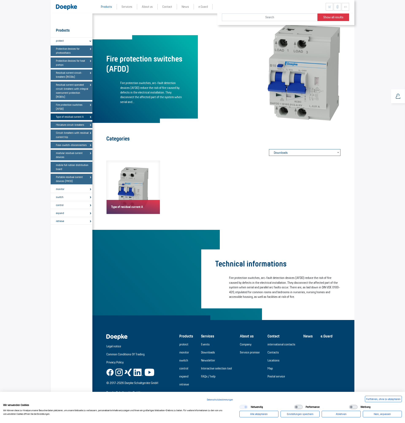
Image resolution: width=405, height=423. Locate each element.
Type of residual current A (70, 116)
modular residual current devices (69, 155)
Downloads (208, 352)
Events (205, 344)
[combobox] (304, 152)
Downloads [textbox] (281, 153)
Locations (273, 360)
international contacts (281, 344)
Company (245, 344)
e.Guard (326, 336)
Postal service (276, 376)
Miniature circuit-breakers (70, 124)
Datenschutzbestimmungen (220, 399)
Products (186, 336)
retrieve (60, 221)
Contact (273, 336)
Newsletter (208, 360)
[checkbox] (243, 407)
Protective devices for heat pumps (70, 62)
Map (270, 368)
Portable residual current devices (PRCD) (69, 179)
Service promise (250, 352)
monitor (60, 189)
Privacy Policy (115, 362)
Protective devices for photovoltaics (68, 50)
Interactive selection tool (216, 368)
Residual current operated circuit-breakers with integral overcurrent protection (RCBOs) (72, 90)
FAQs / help (208, 376)
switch (59, 197)
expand (60, 213)
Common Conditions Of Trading (125, 354)
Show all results (333, 17)
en (345, 7)
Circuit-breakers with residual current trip (72, 134)
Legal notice (113, 346)
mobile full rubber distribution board (72, 167)
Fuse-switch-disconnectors (71, 145)
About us (247, 336)
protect (60, 40)
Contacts (273, 352)
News (308, 336)
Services (207, 336)
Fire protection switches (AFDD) (69, 106)
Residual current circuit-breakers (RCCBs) (69, 74)
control (59, 205)
